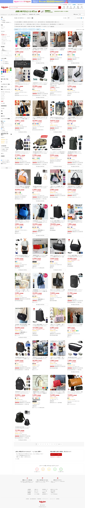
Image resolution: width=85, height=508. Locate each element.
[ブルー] (1, 72)
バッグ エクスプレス (72, 404)
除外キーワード (3, 163)
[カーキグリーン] (11, 68)
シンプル (2, 95)
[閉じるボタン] (82, 22)
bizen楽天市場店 (54, 300)
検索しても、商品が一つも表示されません (23, 456)
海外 (4, 121)
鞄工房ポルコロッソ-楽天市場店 (56, 402)
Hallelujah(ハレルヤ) (19, 198)
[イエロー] (9, 70)
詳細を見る (52, 26)
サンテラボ (35, 233)
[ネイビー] (3, 72)
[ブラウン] (7, 68)
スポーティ (3, 98)
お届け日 (2, 127)
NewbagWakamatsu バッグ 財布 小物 (40, 95)
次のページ (60, 444)
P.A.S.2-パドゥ (18, 233)
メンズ (2, 28)
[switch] (11, 134)
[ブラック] (1, 68)
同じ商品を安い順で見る (40, 97)
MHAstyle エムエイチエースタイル (22, 95)
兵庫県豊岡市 (53, 230)
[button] (81, 4)
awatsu (52, 162)
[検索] (60, 7)
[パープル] (5, 72)
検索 (7, 55)
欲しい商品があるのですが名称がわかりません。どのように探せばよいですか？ (29, 453)
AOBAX (70, 233)
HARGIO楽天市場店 (54, 197)
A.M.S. (70, 95)
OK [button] (28, 63)
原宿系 (2, 101)
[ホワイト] (5, 68)
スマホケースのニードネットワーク (75, 197)
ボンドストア (36, 369)
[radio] (1, 20)
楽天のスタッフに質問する (56, 454)
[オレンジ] (7, 70)
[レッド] (5, 70)
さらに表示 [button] (3, 43)
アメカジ (2, 99)
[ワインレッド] (3, 70)
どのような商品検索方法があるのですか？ (23, 455)
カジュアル (3, 93)
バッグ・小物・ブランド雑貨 (13, 14)
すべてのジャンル (4, 14)
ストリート (3, 96)
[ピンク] (1, 70)
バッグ (20, 14)
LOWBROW (18, 267)
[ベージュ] (9, 68)
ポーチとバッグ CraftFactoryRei (39, 407)
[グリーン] (11, 70)
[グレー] (3, 68)
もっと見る (17, 458)
